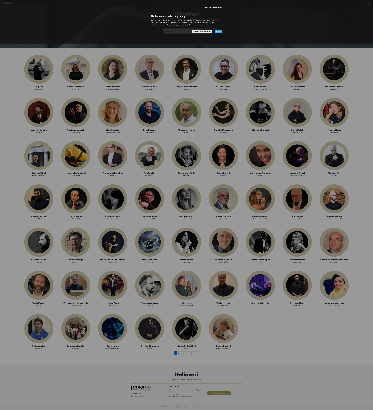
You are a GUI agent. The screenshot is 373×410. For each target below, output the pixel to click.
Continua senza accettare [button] (213, 7)
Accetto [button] (218, 31)
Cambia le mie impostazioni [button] (202, 31)
